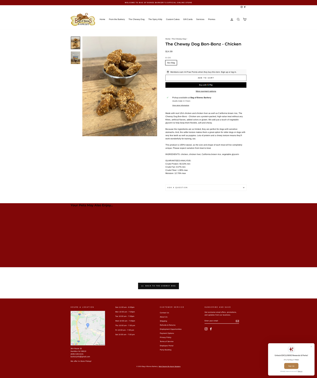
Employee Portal (166, 346)
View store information (180, 105)
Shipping (163, 321)
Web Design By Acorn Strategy (170, 366)
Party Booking (165, 350)
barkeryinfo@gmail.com (80, 357)
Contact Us (164, 313)
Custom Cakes (173, 19)
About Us (163, 317)
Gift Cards (188, 19)
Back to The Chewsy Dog (160, 286)
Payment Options (167, 333)
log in (233, 72)
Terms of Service (166, 341)
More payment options (206, 91)
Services (200, 19)
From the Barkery (117, 19)
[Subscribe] (237, 321)
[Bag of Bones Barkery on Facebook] (210, 328)
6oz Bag (171, 63)
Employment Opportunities (171, 329)
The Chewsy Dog (137, 19)
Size (168, 58)
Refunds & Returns (168, 325)
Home (102, 19)
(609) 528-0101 (77, 354)
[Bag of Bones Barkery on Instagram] (206, 328)
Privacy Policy (165, 337)
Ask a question (177, 187)
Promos (211, 19)
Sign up (224, 72)
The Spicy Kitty (155, 19)
